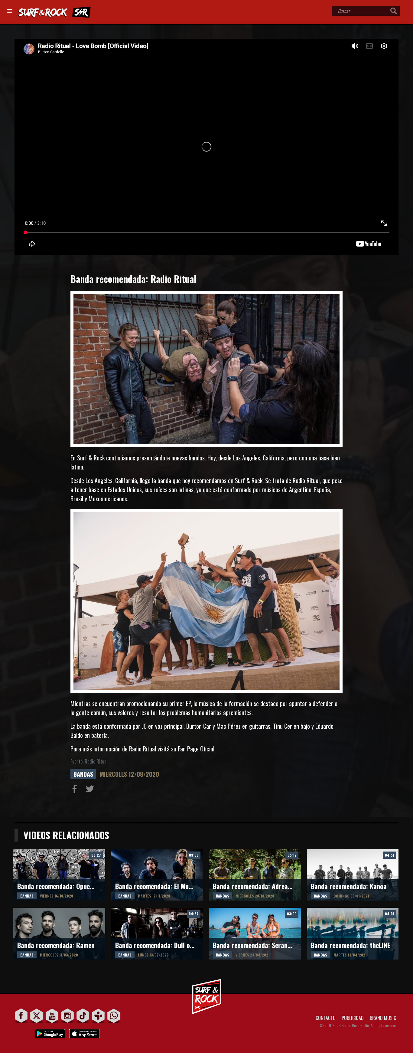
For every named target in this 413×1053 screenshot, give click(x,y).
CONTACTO (326, 1018)
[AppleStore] (84, 1032)
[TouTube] (52, 1015)
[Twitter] (37, 1015)
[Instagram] (67, 1015)
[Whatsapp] (114, 1015)
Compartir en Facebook (75, 790)
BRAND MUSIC (383, 1018)
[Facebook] (21, 1015)
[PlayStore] (50, 1032)
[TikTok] (83, 1015)
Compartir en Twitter (91, 790)
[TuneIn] (98, 1015)
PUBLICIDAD (353, 1018)
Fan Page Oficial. (197, 748)
